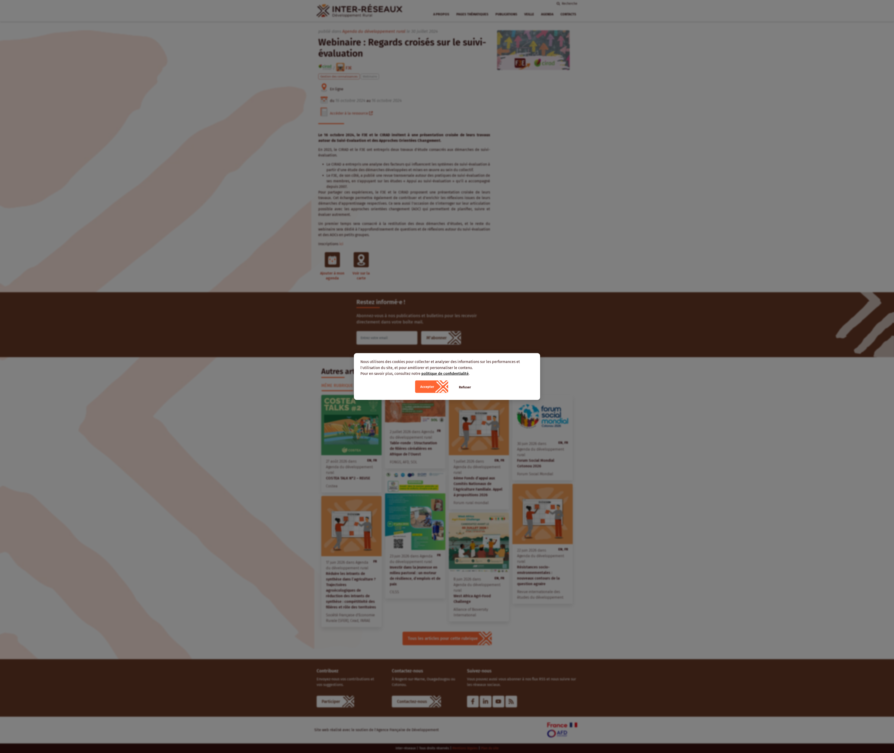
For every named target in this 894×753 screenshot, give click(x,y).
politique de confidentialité (445, 373)
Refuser (465, 387)
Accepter (427, 386)
